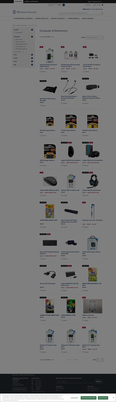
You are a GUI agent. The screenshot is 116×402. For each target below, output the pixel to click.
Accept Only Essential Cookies (89, 397)
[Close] (113, 397)
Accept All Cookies (103, 397)
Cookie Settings (74, 397)
